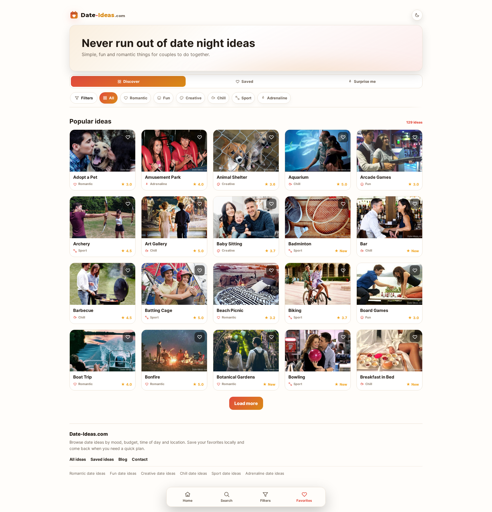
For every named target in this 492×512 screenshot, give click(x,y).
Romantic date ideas (87, 473)
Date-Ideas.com (88, 434)
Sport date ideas (226, 473)
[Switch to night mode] (417, 15)
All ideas (77, 459)
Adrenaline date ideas (264, 473)
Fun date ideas (123, 473)
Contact (139, 459)
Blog (122, 459)
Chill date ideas (193, 473)
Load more (246, 403)
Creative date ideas (158, 473)
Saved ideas (102, 459)
